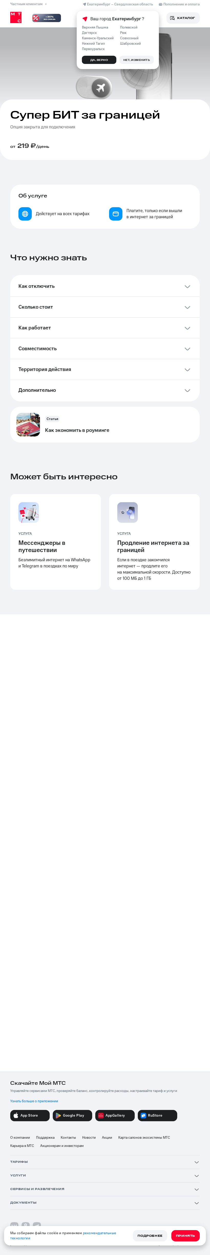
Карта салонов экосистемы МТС (144, 1137)
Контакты (68, 1137)
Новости (89, 1137)
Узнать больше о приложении (34, 1101)
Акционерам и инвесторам (62, 1145)
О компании (20, 1137)
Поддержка (45, 1137)
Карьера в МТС (22, 1145)
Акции (107, 1137)
